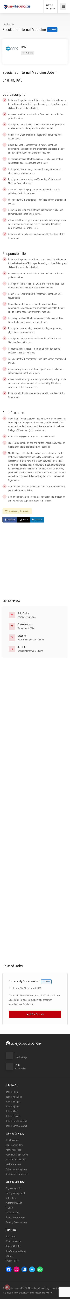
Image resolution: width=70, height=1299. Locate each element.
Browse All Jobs (13, 1246)
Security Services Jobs (16, 1222)
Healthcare (8, 24)
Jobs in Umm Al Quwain (16, 1126)
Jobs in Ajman (12, 1106)
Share (25, 519)
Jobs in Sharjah (25, 639)
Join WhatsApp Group (16, 1251)
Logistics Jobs (13, 1212)
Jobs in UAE (38, 639)
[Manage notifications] (7, 1287)
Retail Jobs (11, 1198)
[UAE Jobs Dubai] (17, 4)
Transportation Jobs (15, 1217)
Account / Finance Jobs (17, 1154)
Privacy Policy (12, 1261)
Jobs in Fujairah (13, 1116)
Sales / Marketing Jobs (16, 1169)
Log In (50, 5)
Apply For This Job (35, 1014)
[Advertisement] (35, 557)
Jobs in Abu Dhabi (21, 988)
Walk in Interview (13, 1241)
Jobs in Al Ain (12, 1111)
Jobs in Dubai (12, 1092)
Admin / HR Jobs (13, 1150)
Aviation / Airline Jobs (16, 1159)
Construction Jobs (14, 1145)
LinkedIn (38, 520)
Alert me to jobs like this (19, 511)
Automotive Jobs (14, 1203)
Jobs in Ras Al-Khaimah (17, 1121)
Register (51, 8)
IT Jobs (9, 1207)
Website (29, 53)
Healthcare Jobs (13, 1164)
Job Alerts (10, 1236)
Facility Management (15, 1193)
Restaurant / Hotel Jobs (17, 1174)
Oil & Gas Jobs (12, 1140)
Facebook (11, 520)
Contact (9, 1256)
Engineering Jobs (14, 1188)
